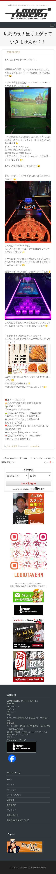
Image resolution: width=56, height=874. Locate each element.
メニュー (10, 785)
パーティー (11, 790)
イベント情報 (11, 446)
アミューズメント (14, 795)
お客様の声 (11, 805)
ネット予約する (28, 483)
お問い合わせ (12, 815)
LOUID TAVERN (19, 867)
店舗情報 (10, 800)
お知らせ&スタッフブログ (18, 820)
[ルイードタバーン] (28, 14)
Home (9, 779)
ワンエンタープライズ (16, 740)
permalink (34, 446)
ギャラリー (11, 810)
